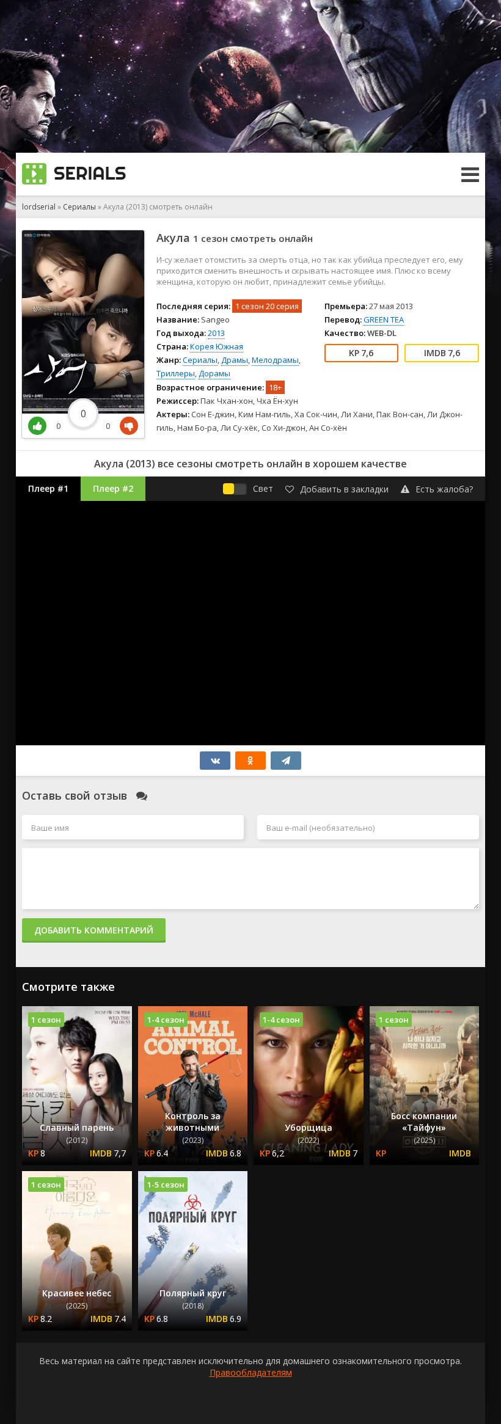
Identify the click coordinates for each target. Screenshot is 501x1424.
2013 (216, 332)
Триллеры (175, 373)
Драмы (234, 359)
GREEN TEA (384, 319)
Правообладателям (251, 1372)
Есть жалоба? (444, 489)
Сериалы (79, 207)
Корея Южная (216, 346)
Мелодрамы (275, 359)
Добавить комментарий (93, 930)
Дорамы (214, 373)
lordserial (39, 207)
